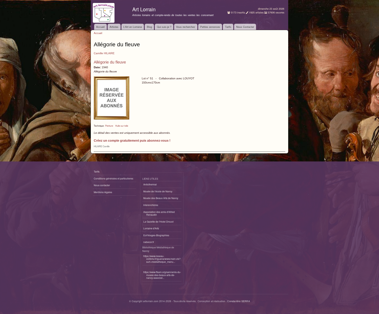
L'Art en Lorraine (132, 27)
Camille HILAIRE (104, 53)
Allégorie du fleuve (110, 62)
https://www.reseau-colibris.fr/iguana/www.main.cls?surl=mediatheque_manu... (162, 258)
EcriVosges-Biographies (156, 235)
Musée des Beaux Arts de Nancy (160, 198)
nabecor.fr (148, 242)
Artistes (114, 27)
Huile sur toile (121, 125)
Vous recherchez (185, 27)
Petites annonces (210, 27)
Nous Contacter (245, 27)
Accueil (100, 27)
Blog (149, 27)
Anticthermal (150, 184)
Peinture (109, 125)
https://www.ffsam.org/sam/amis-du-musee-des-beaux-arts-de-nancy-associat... (162, 274)
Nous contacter (102, 185)
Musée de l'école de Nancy (157, 191)
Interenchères (150, 205)
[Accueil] (104, 12)
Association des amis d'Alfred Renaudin (159, 213)
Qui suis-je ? (164, 27)
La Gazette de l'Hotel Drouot (158, 221)
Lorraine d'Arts (151, 228)
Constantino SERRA (238, 301)
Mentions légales (103, 192)
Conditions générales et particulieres (113, 178)
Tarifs (228, 27)
